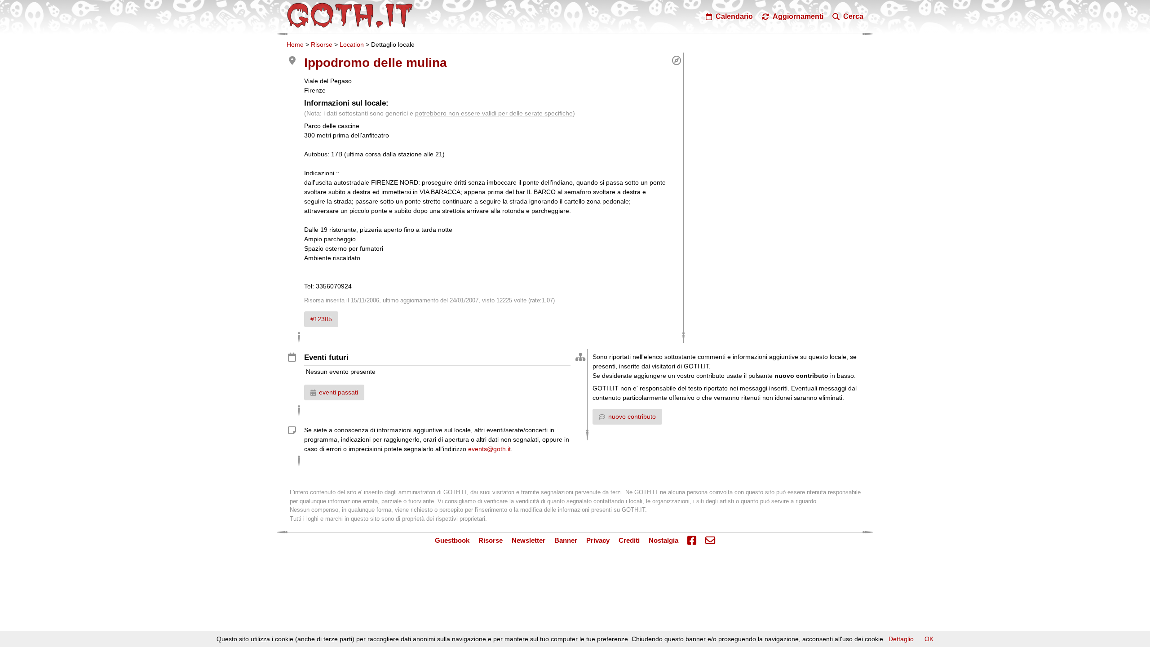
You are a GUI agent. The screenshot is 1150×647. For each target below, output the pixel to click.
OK (928, 639)
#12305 (321, 319)
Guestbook (452, 540)
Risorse (321, 44)
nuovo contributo (632, 416)
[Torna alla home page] (350, 15)
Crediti (629, 540)
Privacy (598, 540)
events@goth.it (489, 448)
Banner (565, 540)
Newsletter (528, 540)
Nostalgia (663, 540)
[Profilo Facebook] (692, 541)
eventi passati (338, 392)
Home (295, 44)
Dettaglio (901, 639)
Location (352, 44)
